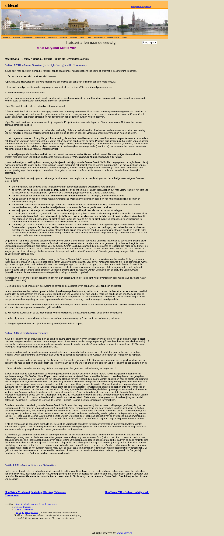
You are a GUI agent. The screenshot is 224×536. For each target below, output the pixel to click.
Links (88, 37)
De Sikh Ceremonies (23, 509)
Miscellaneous (99, 37)
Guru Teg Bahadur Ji (23, 507)
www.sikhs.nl (124, 532)
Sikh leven (63, 37)
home (133, 7)
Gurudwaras (40, 37)
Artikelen (16, 37)
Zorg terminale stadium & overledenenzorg (36, 504)
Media (124, 37)
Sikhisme (6, 37)
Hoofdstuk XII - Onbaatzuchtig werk (127, 492)
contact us (140, 7)
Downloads (52, 37)
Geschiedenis (27, 37)
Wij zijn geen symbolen (27, 512)
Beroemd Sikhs (113, 37)
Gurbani (73, 37)
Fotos (81, 37)
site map (148, 7)
